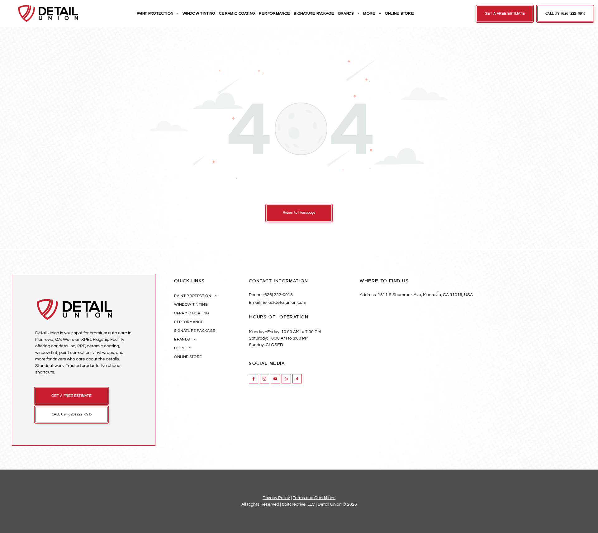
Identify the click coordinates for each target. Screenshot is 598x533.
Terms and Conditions (314, 498)
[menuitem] (157, 13)
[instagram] (264, 379)
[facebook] (253, 379)
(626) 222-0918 (278, 295)
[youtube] (275, 379)
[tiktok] (297, 379)
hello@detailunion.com (284, 302)
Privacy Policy (276, 498)
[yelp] (286, 379)
